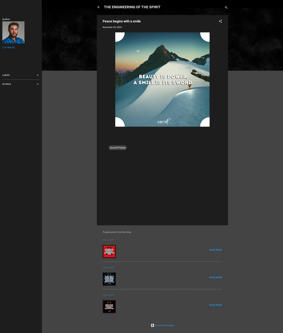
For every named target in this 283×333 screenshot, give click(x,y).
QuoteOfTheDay (117, 147)
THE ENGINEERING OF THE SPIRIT (132, 7)
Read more (215, 250)
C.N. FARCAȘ (8, 47)
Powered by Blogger (164, 325)
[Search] (226, 8)
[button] (220, 21)
